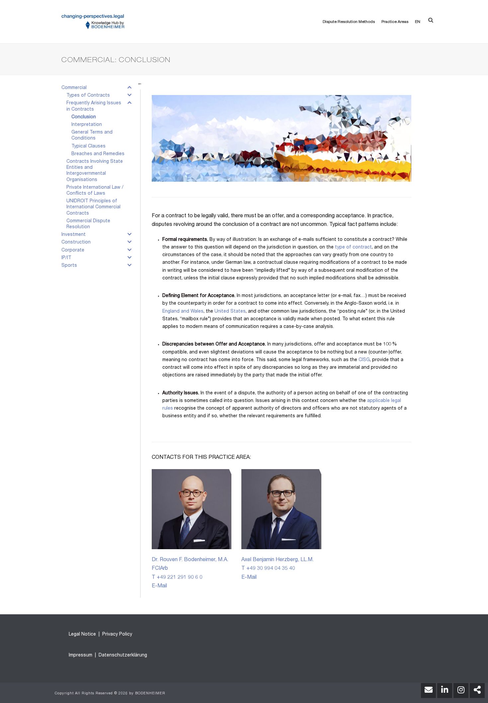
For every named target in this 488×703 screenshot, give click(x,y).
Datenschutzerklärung (122, 655)
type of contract (353, 247)
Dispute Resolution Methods (349, 22)
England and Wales (182, 311)
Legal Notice (82, 634)
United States (230, 311)
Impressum (80, 655)
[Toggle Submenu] (129, 89)
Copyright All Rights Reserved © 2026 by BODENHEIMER (110, 693)
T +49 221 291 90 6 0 (177, 577)
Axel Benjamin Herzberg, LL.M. (277, 560)
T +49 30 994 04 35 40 (268, 568)
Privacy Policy (116, 634)
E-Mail (159, 586)
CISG (364, 360)
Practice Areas (394, 22)
